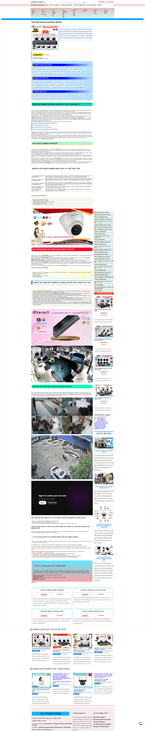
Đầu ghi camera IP (99, 428)
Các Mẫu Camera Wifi (66, 5)
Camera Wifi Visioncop (59, 82)
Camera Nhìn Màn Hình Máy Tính (102, 249)
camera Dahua (100, 418)
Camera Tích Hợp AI (99, 425)
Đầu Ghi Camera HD (99, 427)
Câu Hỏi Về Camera (99, 722)
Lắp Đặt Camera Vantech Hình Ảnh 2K (103, 222)
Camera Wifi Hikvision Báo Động (41, 85)
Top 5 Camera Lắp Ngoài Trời (60, 69)
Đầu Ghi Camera (91, 5)
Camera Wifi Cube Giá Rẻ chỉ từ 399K (42, 82)
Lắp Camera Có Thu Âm (100, 421)
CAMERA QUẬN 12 (38, 2)
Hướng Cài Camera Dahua (101, 726)
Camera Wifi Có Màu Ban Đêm (102, 258)
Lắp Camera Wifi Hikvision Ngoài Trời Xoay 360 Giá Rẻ (104, 288)
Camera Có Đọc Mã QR (100, 231)
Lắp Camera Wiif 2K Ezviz (100, 252)
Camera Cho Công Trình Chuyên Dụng (102, 247)
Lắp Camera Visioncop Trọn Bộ (41, 95)
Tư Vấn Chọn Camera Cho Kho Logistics (102, 236)
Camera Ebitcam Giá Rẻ (100, 264)
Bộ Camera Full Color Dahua (101, 212)
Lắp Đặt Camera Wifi (80, 5)
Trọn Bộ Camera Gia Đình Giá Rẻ (46, 22)
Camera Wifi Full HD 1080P (101, 254)
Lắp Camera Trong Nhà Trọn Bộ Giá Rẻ (60, 98)
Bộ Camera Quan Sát (102, 417)
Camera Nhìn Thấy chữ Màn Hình (58, 71)
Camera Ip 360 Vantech (100, 279)
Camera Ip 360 (98, 290)
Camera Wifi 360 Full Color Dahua (41, 87)
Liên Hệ (99, 5)
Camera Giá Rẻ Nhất (99, 239)
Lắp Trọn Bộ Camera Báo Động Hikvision (74, 95)
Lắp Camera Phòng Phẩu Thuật (102, 241)
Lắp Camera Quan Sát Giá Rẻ (102, 719)
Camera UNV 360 (98, 285)
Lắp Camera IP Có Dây (100, 426)
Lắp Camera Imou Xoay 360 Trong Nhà (103, 282)
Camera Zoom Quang (100, 424)
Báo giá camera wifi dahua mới (102, 256)
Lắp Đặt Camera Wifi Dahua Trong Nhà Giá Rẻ (62, 85)
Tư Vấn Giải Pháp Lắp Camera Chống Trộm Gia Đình (104, 559)
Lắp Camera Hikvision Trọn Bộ (102, 214)
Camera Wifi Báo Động (100, 270)
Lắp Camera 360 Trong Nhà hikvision (103, 277)
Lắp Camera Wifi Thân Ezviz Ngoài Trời (103, 267)
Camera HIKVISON (101, 419)
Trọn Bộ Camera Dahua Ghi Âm (41, 98)
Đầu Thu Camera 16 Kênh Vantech (103, 229)
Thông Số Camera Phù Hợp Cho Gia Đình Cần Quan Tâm (103, 526)
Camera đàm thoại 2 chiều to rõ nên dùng (80, 69)
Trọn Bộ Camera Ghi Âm (56, 95)
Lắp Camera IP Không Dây (101, 423)
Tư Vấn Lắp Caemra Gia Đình (102, 724)
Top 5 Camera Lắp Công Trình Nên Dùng (43, 74)
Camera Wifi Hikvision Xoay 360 (74, 82)
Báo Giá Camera (54, 5)
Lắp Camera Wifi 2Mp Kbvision (79, 87)
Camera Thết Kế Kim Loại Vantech (103, 219)
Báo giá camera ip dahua (74, 71)
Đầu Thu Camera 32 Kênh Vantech (103, 227)
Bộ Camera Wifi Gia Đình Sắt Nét (41, 648)
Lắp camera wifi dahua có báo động (60, 87)
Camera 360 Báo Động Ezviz (101, 274)
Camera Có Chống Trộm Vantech (102, 224)
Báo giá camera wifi (60, 74)
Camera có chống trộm (100, 244)
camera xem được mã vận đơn (40, 71)
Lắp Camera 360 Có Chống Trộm (102, 272)
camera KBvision (101, 420)
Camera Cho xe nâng (99, 233)
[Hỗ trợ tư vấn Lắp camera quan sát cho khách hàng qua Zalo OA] (141, 723)
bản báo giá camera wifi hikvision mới (42, 69)
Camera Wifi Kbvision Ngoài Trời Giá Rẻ (103, 261)
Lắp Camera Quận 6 (99, 717)
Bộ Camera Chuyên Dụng (100, 216)
